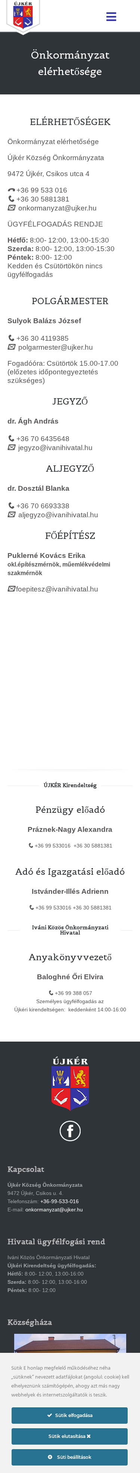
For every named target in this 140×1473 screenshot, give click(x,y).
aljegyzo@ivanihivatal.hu (58, 515)
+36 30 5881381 (42, 199)
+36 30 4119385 (42, 338)
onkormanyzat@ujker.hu (57, 208)
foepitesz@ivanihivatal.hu (57, 589)
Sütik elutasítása (68, 1436)
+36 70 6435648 (42, 439)
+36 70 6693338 (42, 506)
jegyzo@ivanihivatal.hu (55, 448)
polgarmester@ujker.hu (55, 347)
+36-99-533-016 (59, 1201)
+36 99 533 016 (41, 190)
